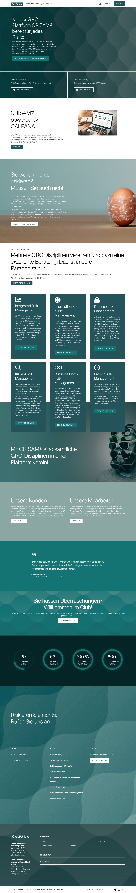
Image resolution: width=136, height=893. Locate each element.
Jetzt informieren (23, 90)
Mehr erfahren (85, 90)
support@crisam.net (57, 787)
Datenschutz (100, 889)
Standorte (102, 842)
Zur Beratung (18, 521)
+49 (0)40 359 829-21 (22, 760)
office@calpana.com (18, 855)
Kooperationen (47, 846)
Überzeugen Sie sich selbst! (24, 224)
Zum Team (76, 521)
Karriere (49, 3)
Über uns (30, 3)
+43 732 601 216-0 (18, 853)
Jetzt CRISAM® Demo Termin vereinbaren (30, 58)
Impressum (90, 889)
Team (73, 842)
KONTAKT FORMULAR (99, 760)
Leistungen (39, 3)
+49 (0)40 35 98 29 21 (19, 871)
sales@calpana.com (58, 772)
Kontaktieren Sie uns (21, 283)
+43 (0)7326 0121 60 (20, 755)
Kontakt (119, 4)
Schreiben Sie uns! (68, 620)
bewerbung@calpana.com (60, 760)
